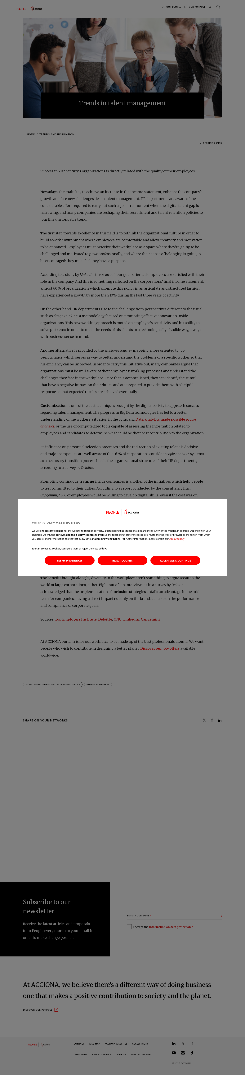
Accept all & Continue (175, 560)
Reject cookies (122, 560)
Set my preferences (69, 560)
